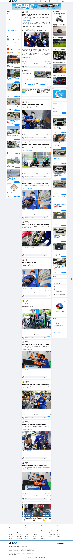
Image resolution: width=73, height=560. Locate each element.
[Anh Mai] (23, 342)
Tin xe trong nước (25, 150)
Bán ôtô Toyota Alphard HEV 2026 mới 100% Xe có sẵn (59, 143)
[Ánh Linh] (23, 463)
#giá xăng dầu (25, 209)
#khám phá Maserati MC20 (57, 325)
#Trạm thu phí (55, 327)
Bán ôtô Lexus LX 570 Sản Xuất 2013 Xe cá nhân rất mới (59, 205)
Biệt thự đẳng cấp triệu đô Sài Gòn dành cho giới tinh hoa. (12, 121)
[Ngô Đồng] (23, 222)
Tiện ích (8, 30)
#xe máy (32, 168)
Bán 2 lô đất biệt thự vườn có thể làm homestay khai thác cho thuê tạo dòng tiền (13, 135)
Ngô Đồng (26, 221)
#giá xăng (27, 129)
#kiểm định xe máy (60, 334)
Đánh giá (16, 30)
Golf (7, 32)
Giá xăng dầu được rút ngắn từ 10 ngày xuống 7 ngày (46, 518)
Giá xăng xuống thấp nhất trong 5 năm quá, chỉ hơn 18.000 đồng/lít (35, 344)
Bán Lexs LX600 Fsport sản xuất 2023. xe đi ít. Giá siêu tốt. (58, 127)
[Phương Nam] (23, 102)
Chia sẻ (49, 63)
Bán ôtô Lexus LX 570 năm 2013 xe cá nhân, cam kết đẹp (59, 174)
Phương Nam (27, 101)
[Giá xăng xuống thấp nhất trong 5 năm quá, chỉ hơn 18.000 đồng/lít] (36, 359)
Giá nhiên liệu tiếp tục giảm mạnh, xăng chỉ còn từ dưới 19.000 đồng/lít (36, 424)
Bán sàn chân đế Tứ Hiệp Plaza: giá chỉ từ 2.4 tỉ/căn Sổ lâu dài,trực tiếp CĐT (13, 164)
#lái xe (60, 327)
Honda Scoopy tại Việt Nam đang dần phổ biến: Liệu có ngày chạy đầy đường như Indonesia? (59, 13)
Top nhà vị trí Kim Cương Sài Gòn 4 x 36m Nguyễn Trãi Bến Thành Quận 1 (13, 78)
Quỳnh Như (27, 180)
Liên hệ (49, 86)
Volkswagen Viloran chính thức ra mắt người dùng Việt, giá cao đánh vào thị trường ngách (26, 518)
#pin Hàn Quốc (59, 332)
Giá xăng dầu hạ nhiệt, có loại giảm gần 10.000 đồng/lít (33, 104)
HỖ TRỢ (44, 557)
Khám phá (14, 32)
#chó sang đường (56, 330)
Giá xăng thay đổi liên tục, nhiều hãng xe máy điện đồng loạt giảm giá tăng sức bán (35, 145)
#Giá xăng (24, 168)
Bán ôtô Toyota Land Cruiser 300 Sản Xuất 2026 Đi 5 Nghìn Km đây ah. (59, 251)
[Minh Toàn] (23, 12)
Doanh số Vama (56, 299)
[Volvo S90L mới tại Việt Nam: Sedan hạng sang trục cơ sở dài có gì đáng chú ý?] (59, 31)
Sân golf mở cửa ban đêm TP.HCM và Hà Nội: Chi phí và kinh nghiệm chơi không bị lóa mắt (59, 38)
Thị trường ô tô (29, 20)
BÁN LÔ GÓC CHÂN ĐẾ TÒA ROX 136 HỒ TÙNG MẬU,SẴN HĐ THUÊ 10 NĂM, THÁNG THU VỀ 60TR (13, 149)
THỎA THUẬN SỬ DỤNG (31, 557)
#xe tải (63, 325)
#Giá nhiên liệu (29, 409)
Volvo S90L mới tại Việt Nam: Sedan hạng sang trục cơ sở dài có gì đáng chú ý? (59, 25)
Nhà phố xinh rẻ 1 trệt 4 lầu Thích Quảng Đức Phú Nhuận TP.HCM (12, 92)
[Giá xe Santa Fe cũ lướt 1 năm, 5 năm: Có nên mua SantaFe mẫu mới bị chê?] (59, 55)
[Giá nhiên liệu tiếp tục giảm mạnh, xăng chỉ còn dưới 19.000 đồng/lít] (36, 400)
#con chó (55, 332)
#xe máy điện (28, 168)
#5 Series (59, 323)
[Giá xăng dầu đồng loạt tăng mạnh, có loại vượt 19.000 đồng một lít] (36, 238)
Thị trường (12, 30)
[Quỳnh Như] (23, 181)
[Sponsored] (53, 88)
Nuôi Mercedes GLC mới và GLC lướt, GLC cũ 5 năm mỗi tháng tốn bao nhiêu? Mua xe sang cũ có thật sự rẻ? (59, 63)
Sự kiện (11, 32)
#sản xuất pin (55, 334)
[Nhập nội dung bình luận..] (34, 66)
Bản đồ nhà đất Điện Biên (57, 89)
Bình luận (36, 63)
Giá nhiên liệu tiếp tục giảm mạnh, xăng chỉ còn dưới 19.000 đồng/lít (35, 384)
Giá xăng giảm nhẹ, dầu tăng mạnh (29, 262)
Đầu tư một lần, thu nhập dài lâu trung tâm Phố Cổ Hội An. (12, 64)
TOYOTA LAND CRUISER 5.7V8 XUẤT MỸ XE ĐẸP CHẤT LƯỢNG (59, 267)
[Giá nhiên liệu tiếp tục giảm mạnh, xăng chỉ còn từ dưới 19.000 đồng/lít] (36, 440)
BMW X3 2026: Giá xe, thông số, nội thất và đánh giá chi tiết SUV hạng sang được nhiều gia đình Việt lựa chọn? (59, 75)
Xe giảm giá (30, 150)
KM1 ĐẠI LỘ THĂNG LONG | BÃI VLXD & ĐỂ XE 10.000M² (12, 178)
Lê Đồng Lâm (27, 300)
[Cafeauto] (36, 39)
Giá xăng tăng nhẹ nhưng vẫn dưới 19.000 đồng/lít (32, 303)
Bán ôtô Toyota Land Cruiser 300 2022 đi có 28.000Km (27, 79)
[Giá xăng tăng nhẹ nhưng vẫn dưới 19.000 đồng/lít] (36, 319)
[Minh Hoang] (24, 142)
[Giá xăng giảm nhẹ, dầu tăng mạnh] (36, 278)
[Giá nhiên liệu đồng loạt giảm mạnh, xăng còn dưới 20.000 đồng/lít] (36, 481)
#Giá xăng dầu (32, 247)
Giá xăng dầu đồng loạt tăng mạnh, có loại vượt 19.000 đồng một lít (35, 224)
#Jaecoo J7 (55, 323)
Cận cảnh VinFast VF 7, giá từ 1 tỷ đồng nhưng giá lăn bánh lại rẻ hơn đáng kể (36, 518)
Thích (24, 63)
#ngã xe (61, 330)
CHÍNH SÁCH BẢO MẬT (38, 557)
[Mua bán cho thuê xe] (49, 1)
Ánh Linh (26, 462)
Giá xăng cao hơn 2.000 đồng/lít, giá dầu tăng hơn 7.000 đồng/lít (35, 183)
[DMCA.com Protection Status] (60, 543)
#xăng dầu (31, 129)
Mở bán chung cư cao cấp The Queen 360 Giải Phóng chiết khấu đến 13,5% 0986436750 (12, 192)
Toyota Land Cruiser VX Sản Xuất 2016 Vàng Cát (59, 189)
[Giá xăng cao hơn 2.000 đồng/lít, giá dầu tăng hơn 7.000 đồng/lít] (36, 199)
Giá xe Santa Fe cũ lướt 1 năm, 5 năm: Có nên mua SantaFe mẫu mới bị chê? (59, 50)
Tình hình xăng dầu (29, 188)
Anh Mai (26, 341)
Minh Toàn (26, 11)
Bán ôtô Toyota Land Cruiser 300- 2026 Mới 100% (59, 158)
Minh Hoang (30, 141)
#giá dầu (24, 129)
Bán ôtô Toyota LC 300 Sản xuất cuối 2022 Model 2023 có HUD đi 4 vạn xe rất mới (39, 79)
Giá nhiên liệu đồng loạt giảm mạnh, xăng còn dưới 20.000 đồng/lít (35, 465)
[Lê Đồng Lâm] (23, 301)
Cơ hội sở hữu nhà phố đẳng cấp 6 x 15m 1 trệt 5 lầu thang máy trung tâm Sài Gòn (13, 107)
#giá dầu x (29, 209)
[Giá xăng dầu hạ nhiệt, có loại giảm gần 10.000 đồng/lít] (36, 119)
